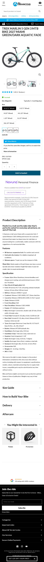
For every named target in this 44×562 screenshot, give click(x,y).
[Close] (34, 558)
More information (10, 151)
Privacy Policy (6, 512)
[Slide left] (4, 84)
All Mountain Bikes (34, 16)
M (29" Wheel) (8, 113)
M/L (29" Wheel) (23, 113)
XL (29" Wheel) (22, 118)
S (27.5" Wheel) (24, 108)
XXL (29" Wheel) (9, 123)
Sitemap (29, 555)
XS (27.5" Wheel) (9, 108)
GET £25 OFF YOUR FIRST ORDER (20, 558)
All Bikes (23, 16)
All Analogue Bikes (13, 16)
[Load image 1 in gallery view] (11, 83)
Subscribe (21, 508)
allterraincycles (21, 555)
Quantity (5, 162)
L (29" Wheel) (8, 118)
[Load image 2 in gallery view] (22, 83)
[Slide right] (39, 84)
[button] (22, 219)
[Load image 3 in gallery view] (32, 83)
